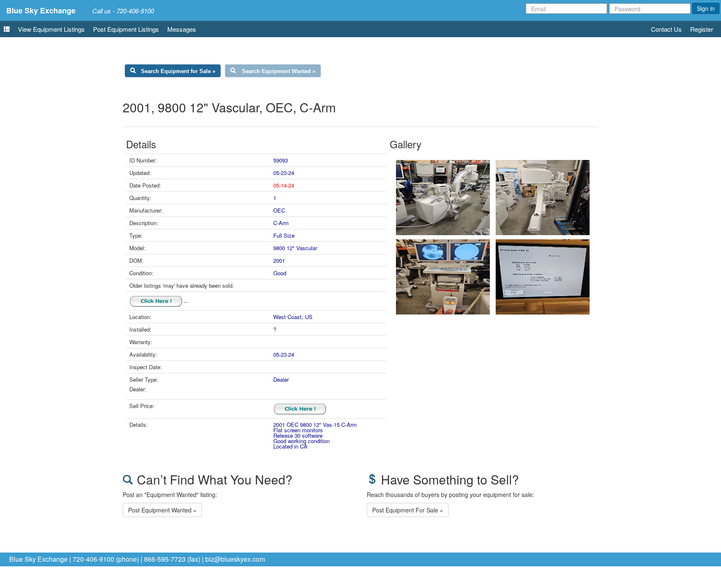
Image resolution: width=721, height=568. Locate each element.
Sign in (706, 8)
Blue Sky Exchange (41, 10)
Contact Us (666, 29)
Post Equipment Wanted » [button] (162, 510)
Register (701, 29)
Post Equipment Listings (126, 29)
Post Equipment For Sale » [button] (407, 510)
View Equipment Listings (51, 29)
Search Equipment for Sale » (178, 71)
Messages (181, 29)
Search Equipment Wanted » (278, 71)
